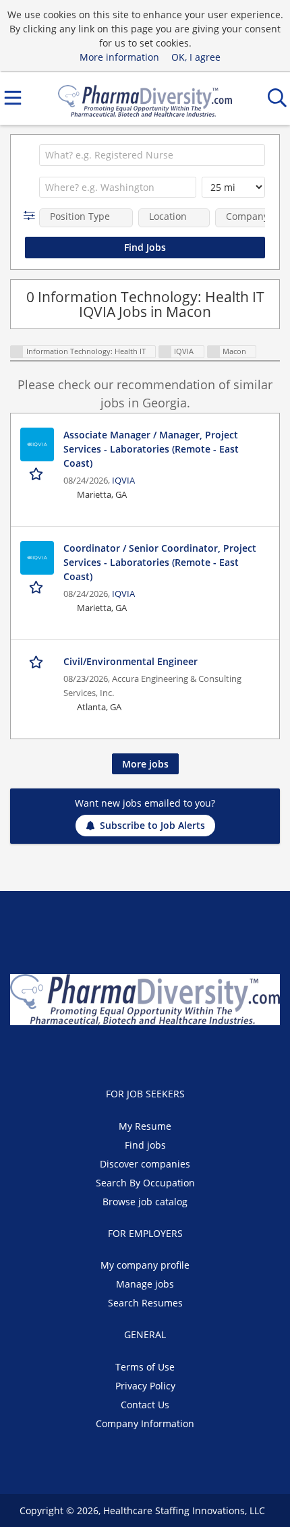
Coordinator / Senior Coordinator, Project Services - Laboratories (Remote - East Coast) (159, 562)
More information (119, 57)
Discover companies (145, 1163)
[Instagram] (178, 1053)
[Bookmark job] (37, 474)
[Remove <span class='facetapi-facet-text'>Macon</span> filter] (214, 351)
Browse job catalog (145, 1201)
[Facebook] (114, 1053)
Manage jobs (145, 1283)
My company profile (145, 1265)
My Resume (145, 1126)
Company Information (145, 1423)
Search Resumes (145, 1302)
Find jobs (145, 1145)
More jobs (145, 763)
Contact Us (145, 1404)
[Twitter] (136, 1053)
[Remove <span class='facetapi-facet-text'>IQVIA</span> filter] (165, 351)
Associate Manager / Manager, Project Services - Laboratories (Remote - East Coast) (151, 448)
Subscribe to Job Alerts (152, 825)
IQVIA (123, 480)
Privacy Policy (145, 1385)
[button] (32, 215)
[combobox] (152, 155)
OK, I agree (196, 57)
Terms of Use (145, 1366)
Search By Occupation (145, 1182)
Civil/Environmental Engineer (130, 661)
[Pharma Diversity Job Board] (145, 98)
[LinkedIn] (159, 1053)
